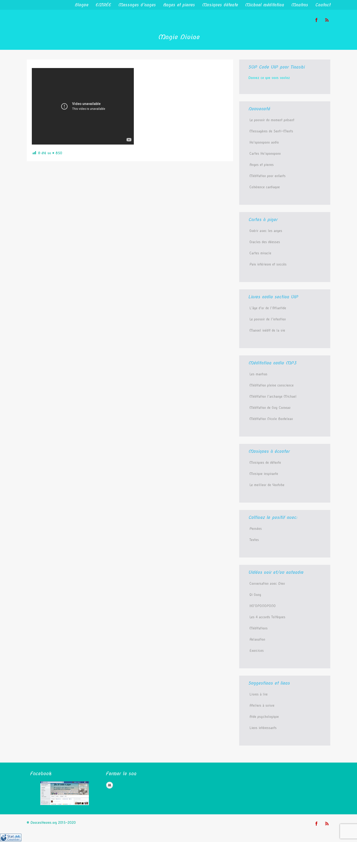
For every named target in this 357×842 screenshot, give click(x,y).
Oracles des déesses (264, 242)
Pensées (255, 529)
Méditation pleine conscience (271, 385)
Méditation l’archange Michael (273, 396)
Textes (254, 540)
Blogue (81, 4)
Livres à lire (258, 694)
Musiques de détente (265, 462)
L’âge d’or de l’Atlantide (267, 308)
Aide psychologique (264, 717)
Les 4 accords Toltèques (267, 617)
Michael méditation (264, 4)
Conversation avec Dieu (267, 583)
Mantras (299, 4)
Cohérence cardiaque (264, 187)
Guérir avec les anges (265, 231)
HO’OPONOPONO (262, 606)
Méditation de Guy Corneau (269, 408)
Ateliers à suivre (261, 705)
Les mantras (258, 374)
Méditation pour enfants (267, 176)
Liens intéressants (263, 728)
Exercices (256, 651)
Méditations (258, 628)
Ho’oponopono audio (264, 142)
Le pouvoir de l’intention (267, 319)
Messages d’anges (137, 4)
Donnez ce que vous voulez (269, 78)
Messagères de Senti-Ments (271, 131)
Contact (322, 4)
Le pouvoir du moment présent (271, 120)
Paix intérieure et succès (268, 264)
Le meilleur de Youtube (266, 485)
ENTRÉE (103, 4)
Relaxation (257, 639)
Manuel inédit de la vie (267, 330)
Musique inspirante (263, 474)
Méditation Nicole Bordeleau (271, 419)
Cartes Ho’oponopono (265, 153)
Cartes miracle (260, 253)
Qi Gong (255, 595)
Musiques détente (220, 4)
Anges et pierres (179, 4)
